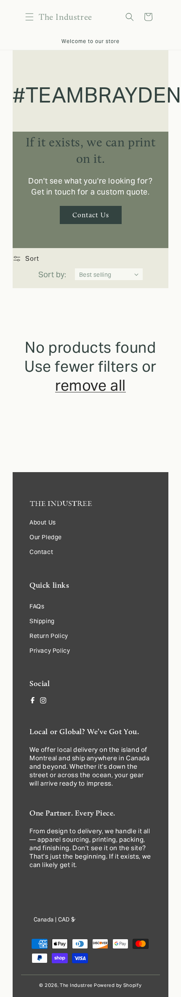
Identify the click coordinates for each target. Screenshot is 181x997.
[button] (29, 17)
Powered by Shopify (118, 985)
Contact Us (90, 215)
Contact (41, 552)
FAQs (36, 606)
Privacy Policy (49, 650)
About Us (42, 522)
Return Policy (48, 636)
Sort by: (52, 274)
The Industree (76, 985)
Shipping (42, 621)
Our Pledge (45, 537)
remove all (90, 385)
